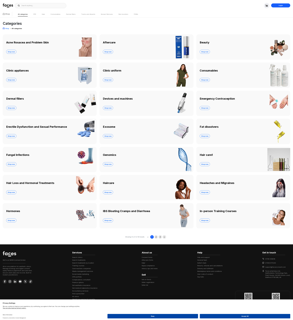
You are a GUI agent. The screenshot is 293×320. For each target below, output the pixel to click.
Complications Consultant (81, 280)
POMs (136, 14)
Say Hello (200, 277)
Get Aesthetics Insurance (81, 285)
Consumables (55, 14)
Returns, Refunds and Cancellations (210, 266)
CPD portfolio (77, 277)
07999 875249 (270, 263)
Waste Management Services (82, 271)
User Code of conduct (205, 274)
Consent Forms (147, 257)
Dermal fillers (71, 14)
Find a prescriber (78, 294)
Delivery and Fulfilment (205, 268)
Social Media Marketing (80, 274)
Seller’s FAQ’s (201, 263)
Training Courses (78, 266)
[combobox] (43, 6)
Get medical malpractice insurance (84, 288)
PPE (34, 14)
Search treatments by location (83, 263)
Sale (43, 14)
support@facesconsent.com (275, 267)
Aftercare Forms (147, 260)
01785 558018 (270, 259)
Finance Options (78, 282)
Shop (7, 28)
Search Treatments (78, 260)
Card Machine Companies (81, 268)
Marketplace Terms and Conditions (209, 271)
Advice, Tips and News (150, 268)
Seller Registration (148, 282)
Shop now (11, 52)
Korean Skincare (107, 14)
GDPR (143, 263)
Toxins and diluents (88, 14)
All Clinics (75, 296)
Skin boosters (123, 14)
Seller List (145, 285)
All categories (23, 14)
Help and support (203, 257)
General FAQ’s (202, 260)
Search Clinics (77, 257)
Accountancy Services (80, 291)
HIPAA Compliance (148, 266)
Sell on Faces (146, 279)
